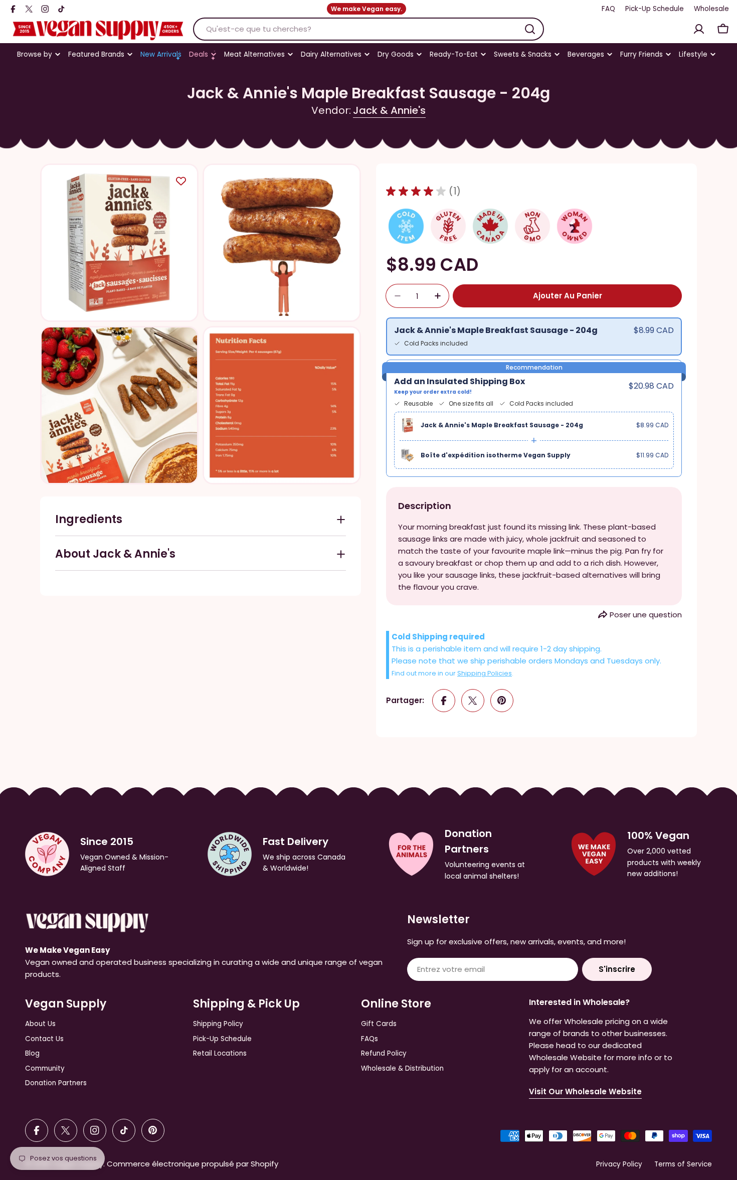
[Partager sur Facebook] (443, 700)
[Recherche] (530, 29)
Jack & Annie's (389, 110)
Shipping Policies (484, 673)
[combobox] (368, 29)
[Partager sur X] (472, 700)
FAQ (608, 9)
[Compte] (699, 29)
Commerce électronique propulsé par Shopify (192, 1163)
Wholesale (711, 9)
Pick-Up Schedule (654, 9)
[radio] (534, 336)
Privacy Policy (619, 1164)
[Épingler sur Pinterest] (501, 700)
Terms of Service (683, 1164)
